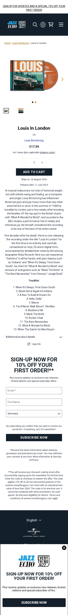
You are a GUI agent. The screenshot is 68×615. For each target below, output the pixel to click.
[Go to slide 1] (32, 102)
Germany (43, 25)
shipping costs (47, 152)
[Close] (64, 548)
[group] (6, 110)
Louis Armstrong (20, 43)
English (32, 520)
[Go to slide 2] (35, 102)
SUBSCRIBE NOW (34, 437)
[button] (34, 337)
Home (7, 43)
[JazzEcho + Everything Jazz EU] (16, 24)
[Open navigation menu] (61, 24)
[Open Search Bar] (34, 24)
